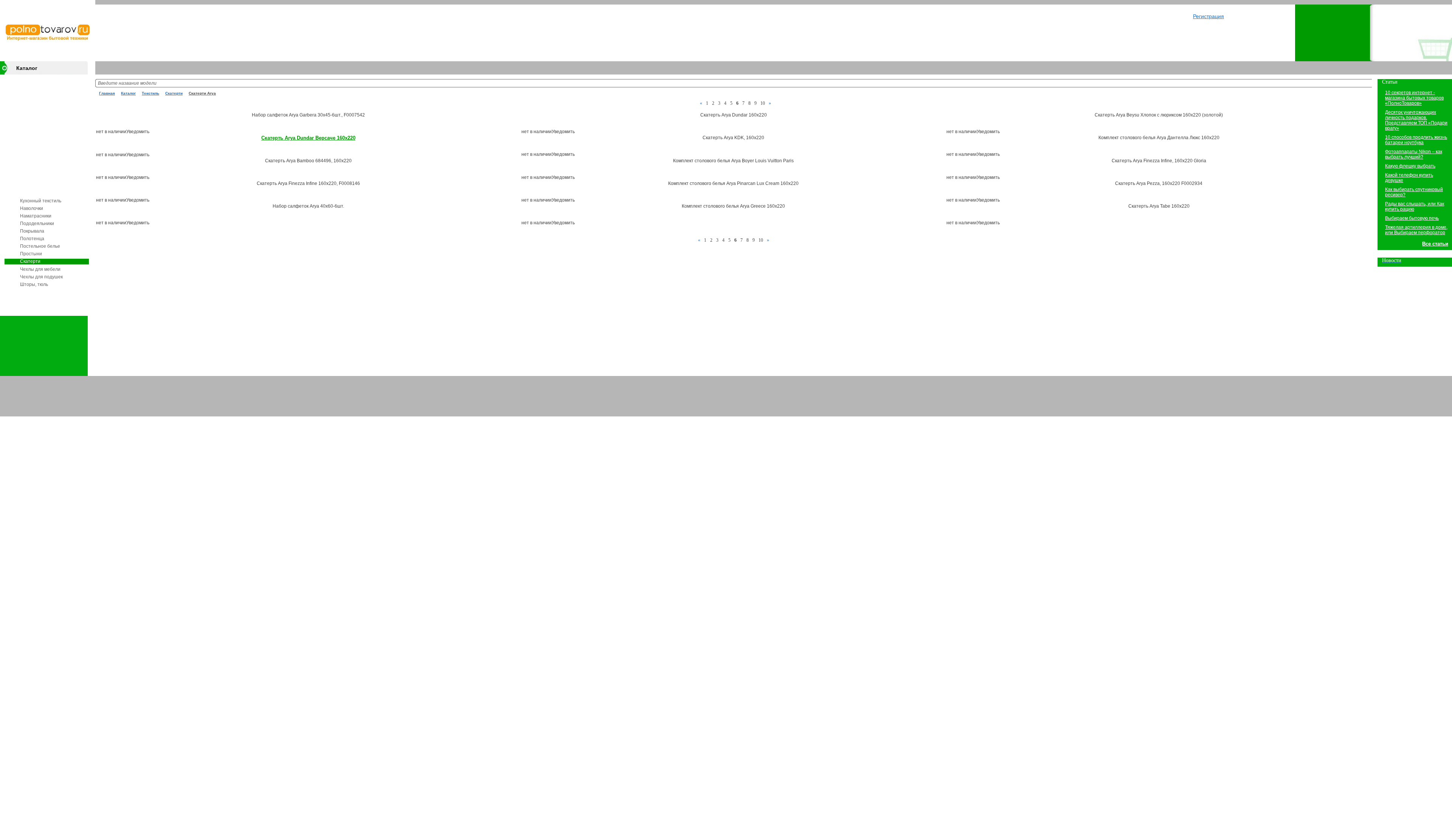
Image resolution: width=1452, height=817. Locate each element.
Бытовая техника (38, 102)
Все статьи (1435, 244)
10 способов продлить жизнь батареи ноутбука (1416, 140)
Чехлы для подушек (41, 277)
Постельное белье (40, 246)
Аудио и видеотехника (44, 90)
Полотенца (32, 238)
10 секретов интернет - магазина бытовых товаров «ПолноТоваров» (1414, 98)
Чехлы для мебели (40, 269)
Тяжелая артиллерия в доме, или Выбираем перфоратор (1416, 230)
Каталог (26, 68)
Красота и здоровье (41, 169)
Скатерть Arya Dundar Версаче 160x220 (308, 138)
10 (762, 103)
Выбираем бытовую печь (1412, 218)
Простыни (31, 253)
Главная (107, 93)
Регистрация (1208, 16)
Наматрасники (35, 216)
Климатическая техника (45, 141)
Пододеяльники (37, 223)
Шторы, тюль (34, 284)
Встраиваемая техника (44, 130)
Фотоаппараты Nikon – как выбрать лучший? (1413, 154)
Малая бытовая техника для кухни (46, 116)
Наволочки (31, 208)
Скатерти (30, 261)
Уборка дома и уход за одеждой (44, 155)
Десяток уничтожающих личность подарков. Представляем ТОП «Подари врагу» (1416, 120)
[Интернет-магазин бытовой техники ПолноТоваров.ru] (48, 39)
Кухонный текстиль (40, 200)
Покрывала (32, 231)
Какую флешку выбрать (1410, 166)
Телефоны (31, 180)
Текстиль (29, 192)
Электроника (34, 79)
